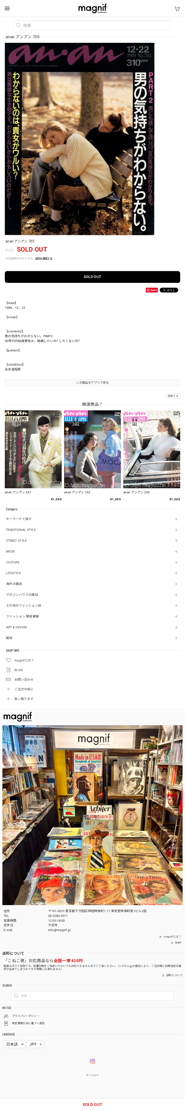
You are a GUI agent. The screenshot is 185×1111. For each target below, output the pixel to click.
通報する (173, 396)
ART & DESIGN (16, 627)
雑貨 (9, 638)
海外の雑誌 (14, 584)
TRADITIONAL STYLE (21, 530)
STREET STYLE (16, 540)
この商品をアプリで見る (92, 382)
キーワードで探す (19, 519)
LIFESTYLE (13, 573)
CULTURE (13, 562)
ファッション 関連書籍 (22, 616)
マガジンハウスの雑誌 (22, 595)
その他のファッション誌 (23, 605)
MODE (10, 551)
